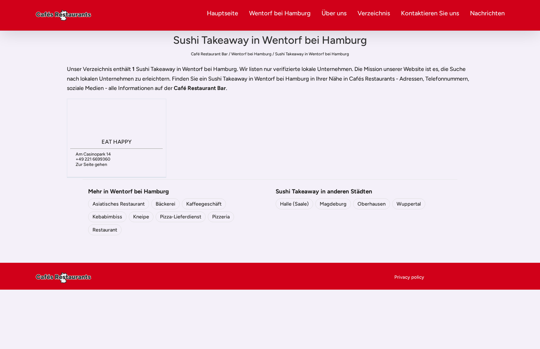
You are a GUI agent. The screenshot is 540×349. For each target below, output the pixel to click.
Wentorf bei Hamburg (280, 13)
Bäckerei (165, 204)
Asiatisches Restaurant (118, 204)
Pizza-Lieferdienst (180, 217)
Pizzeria (221, 217)
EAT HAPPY (117, 141)
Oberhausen (372, 204)
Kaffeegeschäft (204, 204)
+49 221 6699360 (93, 159)
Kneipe (141, 217)
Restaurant (104, 230)
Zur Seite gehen (91, 164)
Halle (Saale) (294, 204)
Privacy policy (409, 277)
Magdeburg (333, 204)
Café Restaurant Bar (209, 54)
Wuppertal (409, 204)
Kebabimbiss (107, 217)
